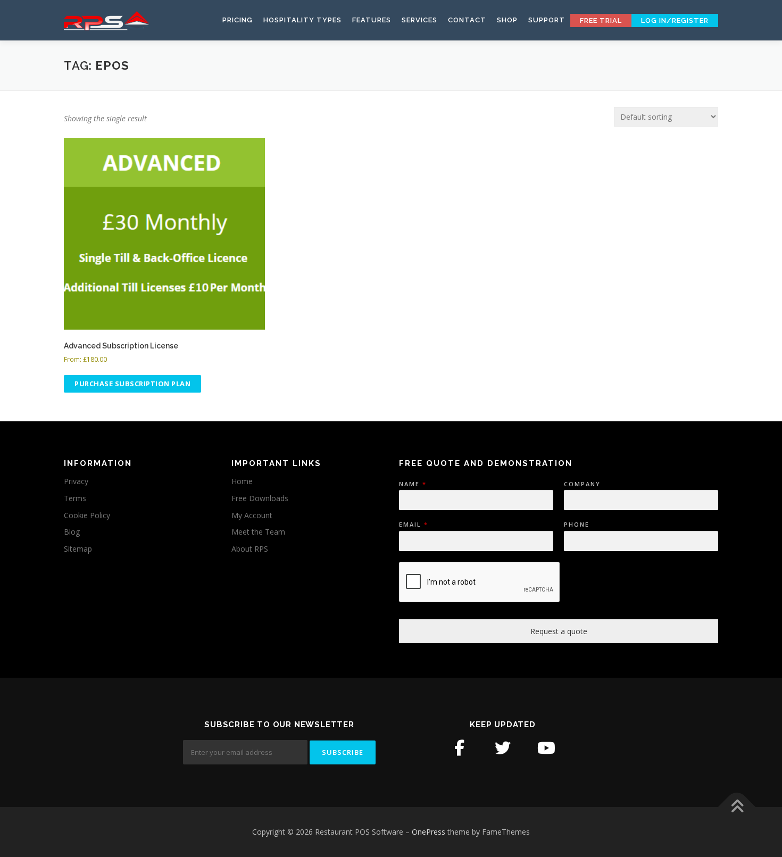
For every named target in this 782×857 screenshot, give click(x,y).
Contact (467, 20)
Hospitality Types (302, 20)
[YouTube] (546, 748)
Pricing (237, 20)
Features (371, 20)
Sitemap (78, 549)
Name (412, 484)
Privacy (76, 481)
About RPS (249, 549)
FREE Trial (601, 20)
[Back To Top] (737, 807)
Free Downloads (259, 498)
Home (242, 481)
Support (546, 20)
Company (582, 484)
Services (419, 20)
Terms (75, 498)
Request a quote (558, 631)
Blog (72, 532)
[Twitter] (503, 748)
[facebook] (459, 748)
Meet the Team (258, 532)
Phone (576, 524)
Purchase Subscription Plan (132, 383)
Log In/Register (675, 20)
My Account (251, 515)
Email (413, 524)
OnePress (428, 832)
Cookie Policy (87, 515)
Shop (507, 20)
